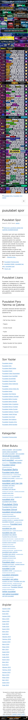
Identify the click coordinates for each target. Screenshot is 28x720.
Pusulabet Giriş (6, 366)
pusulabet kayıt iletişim (6, 526)
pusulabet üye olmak (6, 587)
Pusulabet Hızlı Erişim (8, 417)
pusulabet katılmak (5, 524)
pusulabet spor (10, 266)
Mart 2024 (5, 649)
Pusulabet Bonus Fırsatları (10, 406)
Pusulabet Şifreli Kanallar (9, 424)
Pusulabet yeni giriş (19, 581)
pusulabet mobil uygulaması (18, 540)
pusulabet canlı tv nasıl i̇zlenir (8, 491)
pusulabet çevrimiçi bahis (7, 583)
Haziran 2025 (6, 616)
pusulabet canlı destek (9, 489)
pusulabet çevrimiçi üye (17, 583)
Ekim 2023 (5, 662)
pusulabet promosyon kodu (9, 558)
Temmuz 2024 (6, 639)
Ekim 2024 (5, 631)
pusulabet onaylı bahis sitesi (7, 550)
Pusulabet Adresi (7, 363)
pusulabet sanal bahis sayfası (8, 560)
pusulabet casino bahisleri (19, 491)
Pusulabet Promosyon (8, 556)
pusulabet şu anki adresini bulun (8, 589)
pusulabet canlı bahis (8, 485)
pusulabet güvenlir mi (7, 520)
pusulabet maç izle (9, 532)
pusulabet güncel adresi (11, 512)
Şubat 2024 (5, 652)
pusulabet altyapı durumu (7, 467)
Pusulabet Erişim (7, 371)
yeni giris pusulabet (8, 596)
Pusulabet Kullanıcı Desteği (10, 396)
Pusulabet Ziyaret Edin (9, 381)
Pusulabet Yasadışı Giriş (9, 422)
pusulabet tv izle (8, 568)
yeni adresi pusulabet (10, 594)
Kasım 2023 (5, 659)
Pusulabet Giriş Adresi (9, 507)
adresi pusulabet (7, 449)
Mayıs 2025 (5, 619)
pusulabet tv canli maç (8, 566)
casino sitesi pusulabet (9, 452)
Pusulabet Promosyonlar (11, 262)
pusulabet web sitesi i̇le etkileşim (8, 572)
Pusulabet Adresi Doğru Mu (10, 389)
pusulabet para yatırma (9, 552)
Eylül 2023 (5, 665)
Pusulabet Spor (11, 219)
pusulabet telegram (19, 564)
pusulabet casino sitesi (7, 493)
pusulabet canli (8, 481)
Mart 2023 (5, 680)
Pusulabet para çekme (8, 554)
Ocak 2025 (5, 624)
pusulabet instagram (8, 522)
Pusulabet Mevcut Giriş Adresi (9, 536)
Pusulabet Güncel (9, 509)
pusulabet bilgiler (9, 264)
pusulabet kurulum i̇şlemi (7, 530)
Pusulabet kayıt (16, 524)
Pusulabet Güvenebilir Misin (9, 516)
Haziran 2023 (6, 672)
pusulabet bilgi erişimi (6, 476)
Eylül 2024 (5, 634)
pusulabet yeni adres (10, 579)
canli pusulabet (17, 449)
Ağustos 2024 (6, 636)
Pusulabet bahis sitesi (10, 472)
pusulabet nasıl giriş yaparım (7, 544)
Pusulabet (5, 386)
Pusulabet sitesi (8, 562)
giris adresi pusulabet (8, 453)
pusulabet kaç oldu (9, 528)
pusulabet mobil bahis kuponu (8, 538)
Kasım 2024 (5, 629)
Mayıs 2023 (5, 675)
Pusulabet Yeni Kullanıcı (9, 419)
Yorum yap (7, 269)
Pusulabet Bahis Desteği (9, 401)
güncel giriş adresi (5, 458)
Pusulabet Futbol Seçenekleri (11, 373)
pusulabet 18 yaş (5, 462)
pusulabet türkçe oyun (17, 570)
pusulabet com (18, 497)
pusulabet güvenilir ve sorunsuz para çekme (10, 518)
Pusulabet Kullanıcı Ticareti (10, 412)
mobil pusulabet (18, 460)
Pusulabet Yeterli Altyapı (9, 414)
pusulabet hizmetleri (18, 520)
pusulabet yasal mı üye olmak (7, 577)
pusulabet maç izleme (9, 535)
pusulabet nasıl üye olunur (8, 546)
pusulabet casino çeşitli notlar (8, 497)
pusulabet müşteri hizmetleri (9, 542)
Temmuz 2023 (6, 670)
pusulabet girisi (8, 499)
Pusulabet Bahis (10, 469)
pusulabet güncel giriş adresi (7, 514)
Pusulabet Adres (15, 462)
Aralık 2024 (5, 626)
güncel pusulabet (15, 458)
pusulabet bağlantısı (17, 474)
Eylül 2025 (5, 614)
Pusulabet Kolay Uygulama (10, 404)
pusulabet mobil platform (7, 540)
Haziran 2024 (6, 642)
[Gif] (14, 83)
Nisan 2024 (5, 647)
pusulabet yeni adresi (7, 581)
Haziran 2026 (6, 608)
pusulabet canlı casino (7, 487)
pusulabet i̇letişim (18, 522)
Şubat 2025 (5, 621)
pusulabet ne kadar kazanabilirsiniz (9, 548)
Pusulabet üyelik (16, 585)
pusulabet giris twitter (9, 502)
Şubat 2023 (5, 682)
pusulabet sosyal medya (8, 564)
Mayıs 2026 (5, 611)
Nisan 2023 (5, 677)
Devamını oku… (11, 257)
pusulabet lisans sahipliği (17, 530)
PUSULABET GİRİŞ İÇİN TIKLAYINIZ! (14, 31)
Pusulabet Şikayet (17, 587)
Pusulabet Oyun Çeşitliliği (9, 376)
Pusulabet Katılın (7, 391)
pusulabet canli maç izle (12, 483)
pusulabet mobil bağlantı (19, 538)
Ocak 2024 (5, 654)
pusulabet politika (19, 554)
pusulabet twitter (7, 570)
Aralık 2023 (5, 657)
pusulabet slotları (18, 562)
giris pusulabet (20, 453)
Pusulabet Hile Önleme (9, 394)
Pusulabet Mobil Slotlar (9, 368)
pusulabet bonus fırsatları (8, 478)
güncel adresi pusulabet (10, 456)
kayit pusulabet (8, 460)
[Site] (14, 51)
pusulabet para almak (18, 550)
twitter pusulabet (9, 591)
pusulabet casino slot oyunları (8, 495)
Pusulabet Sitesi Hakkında (10, 383)
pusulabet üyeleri (6, 585)
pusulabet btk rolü (18, 478)
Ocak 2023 (5, 685)
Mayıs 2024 (5, 644)
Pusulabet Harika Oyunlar (10, 409)
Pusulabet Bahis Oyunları (9, 399)
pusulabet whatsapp (10, 575)
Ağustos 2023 (6, 667)
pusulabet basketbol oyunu (7, 474)
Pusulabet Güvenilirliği (9, 378)
